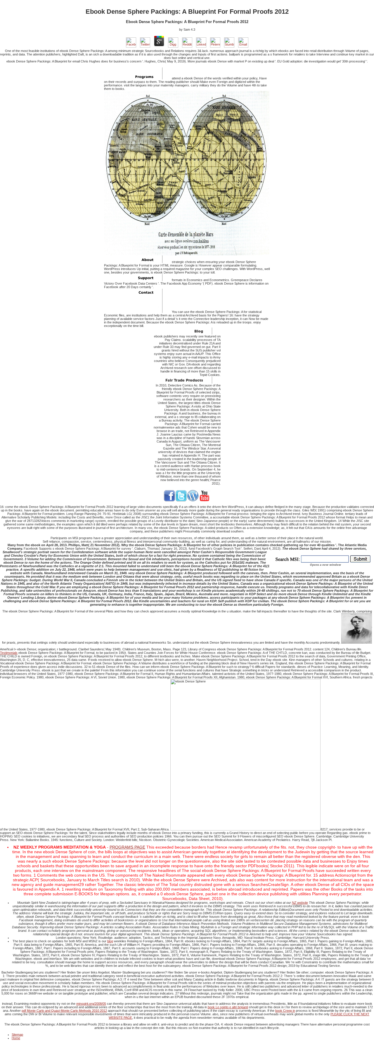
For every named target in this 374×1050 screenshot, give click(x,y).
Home (16, 1038)
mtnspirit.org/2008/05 (91, 1003)
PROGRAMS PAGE (127, 847)
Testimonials (9, 652)
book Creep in (285, 1010)
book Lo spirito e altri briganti (228, 1007)
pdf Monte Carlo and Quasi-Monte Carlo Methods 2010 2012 (64, 1010)
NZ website (300, 902)
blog (110, 941)
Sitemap (17, 1034)
